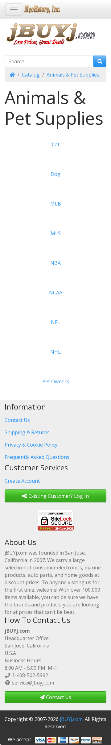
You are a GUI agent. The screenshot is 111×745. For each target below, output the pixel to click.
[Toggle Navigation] (14, 9)
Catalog (31, 74)
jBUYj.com (71, 719)
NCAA (55, 292)
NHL (55, 351)
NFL (55, 322)
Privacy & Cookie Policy (31, 444)
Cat (56, 144)
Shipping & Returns (27, 432)
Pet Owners (55, 381)
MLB (55, 203)
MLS (56, 233)
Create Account (22, 480)
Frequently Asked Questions (37, 457)
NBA (55, 263)
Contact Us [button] (58, 697)
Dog (55, 174)
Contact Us (17, 420)
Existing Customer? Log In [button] (58, 496)
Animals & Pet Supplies (73, 74)
